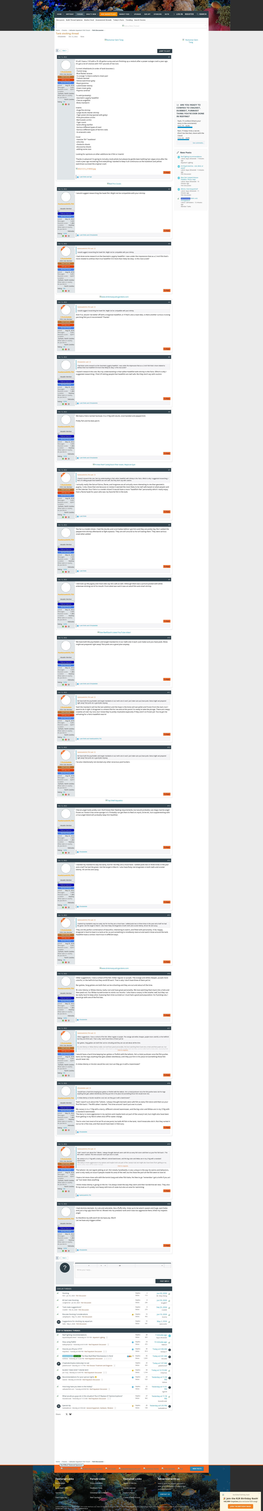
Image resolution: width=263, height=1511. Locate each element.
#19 (168, 1144)
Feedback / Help (96, 1488)
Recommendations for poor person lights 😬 (79, 1377)
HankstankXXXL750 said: (85, 248)
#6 (169, 412)
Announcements (96, 1483)
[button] (63, 14)
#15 (168, 915)
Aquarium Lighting (99, 1337)
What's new (91, 14)
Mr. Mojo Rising (161, 1296)
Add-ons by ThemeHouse (177, 1507)
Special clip (66, 1405)
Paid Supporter (61, 1497)
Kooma (164, 1317)
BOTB (167, 14)
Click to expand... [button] (123, 1050)
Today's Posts (118, 20)
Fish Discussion (81, 1296)
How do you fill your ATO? (72, 1349)
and (85, 177)
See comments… (198, 143)
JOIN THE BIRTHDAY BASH (240, 1506)
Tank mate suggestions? (71, 1307)
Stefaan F (164, 1352)
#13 (168, 806)
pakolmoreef (66, 1366)
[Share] (166, 57)
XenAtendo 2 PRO (61, 1509)
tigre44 (164, 1392)
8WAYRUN (84, 1509)
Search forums (139, 20)
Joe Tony (65, 1373)
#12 (168, 747)
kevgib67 (164, 1303)
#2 (169, 189)
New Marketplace (108, 14)
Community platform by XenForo (75, 1507)
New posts (60, 20)
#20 (168, 1204)
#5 (169, 357)
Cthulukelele (62, 37)
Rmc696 (164, 1359)
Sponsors (158, 14)
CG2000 (65, 1310)
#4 (169, 302)
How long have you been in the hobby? (77, 1386)
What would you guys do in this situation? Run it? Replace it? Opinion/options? (92, 1396)
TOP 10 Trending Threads (68, 1330)
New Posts (185, 152)
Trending (129, 20)
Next (64, 50)
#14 (168, 860)
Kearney (71, 225)
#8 (169, 525)
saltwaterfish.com (68, 1389)
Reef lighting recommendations (74, 1335)
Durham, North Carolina (66, 93)
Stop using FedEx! (69, 1342)
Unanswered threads (104, 20)
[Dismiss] (205, 26)
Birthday (70, 14)
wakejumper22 (67, 1344)
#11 (168, 692)
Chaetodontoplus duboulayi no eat (75, 1363)
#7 (169, 470)
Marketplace (60, 1483)
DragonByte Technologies (153, 1507)
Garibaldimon (66, 1408)
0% (64, 102)
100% (65, 233)
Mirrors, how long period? (189, 189)
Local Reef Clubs (61, 1488)
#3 (169, 244)
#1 (169, 57)
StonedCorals (66, 1399)
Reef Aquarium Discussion (97, 1344)
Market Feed (124, 14)
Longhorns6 (66, 1303)
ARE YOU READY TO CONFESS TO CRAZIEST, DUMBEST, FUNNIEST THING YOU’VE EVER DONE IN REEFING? (190, 110)
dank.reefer (163, 1324)
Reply (168, 172)
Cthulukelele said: (83, 362)
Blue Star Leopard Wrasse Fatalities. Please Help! (189, 178)
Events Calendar (129, 1488)
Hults (64, 1324)
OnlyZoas (164, 1373)
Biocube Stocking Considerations (75, 1314)
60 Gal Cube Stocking (70, 1300)
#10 (168, 638)
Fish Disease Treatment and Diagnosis (99, 1366)
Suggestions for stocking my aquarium (77, 1321)
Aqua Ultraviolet (161, 1338)
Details (164, 1507)
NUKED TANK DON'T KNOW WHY (75, 1370)
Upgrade (137, 14)
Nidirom (164, 1345)
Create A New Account (131, 1497)
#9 (169, 580)
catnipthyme (66, 1317)
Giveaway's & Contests (98, 1493)
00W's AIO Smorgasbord (189, 199)
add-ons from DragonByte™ (125, 1507)
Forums (80, 14)
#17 (168, 1028)
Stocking (65, 1293)
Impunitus (65, 1351)
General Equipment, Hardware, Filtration (100, 1408)
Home (59, 14)
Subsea (164, 1382)
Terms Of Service (129, 1483)
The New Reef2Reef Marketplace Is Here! (97, 1356)
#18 (168, 1083)
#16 (168, 974)
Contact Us (165, 1494)
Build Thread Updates (74, 20)
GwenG (64, 1380)
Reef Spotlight (95, 1497)
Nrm (63, 1296)
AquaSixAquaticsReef (69, 1337)
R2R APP (147, 14)
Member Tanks (186, 206)
